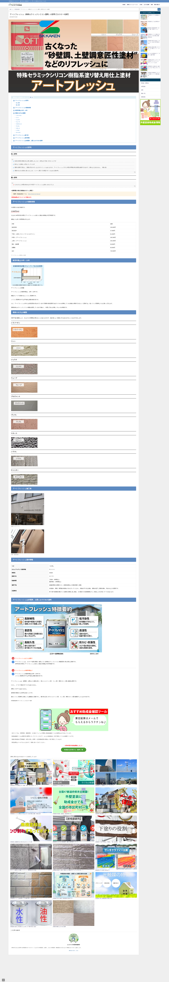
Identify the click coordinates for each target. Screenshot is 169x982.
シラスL (17, 130)
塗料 (142, 89)
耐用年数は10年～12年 (20, 110)
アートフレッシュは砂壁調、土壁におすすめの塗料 (28, 140)
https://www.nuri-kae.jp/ (34, 194)
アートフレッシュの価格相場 (22, 107)
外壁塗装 (143, 86)
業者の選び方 (157, 4)
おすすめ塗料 (146, 4)
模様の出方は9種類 (19, 113)
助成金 (124, 4)
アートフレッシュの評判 (21, 100)
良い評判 (18, 102)
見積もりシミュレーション (132, 4)
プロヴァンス (19, 123)
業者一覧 (143, 93)
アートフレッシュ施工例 (21, 135)
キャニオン (18, 132)
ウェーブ (18, 121)
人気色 (140, 4)
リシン (17, 117)
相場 (152, 4)
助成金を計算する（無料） (73, 749)
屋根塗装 (143, 96)
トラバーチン (19, 115)
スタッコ (18, 128)
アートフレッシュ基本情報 (22, 137)
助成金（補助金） (145, 83)
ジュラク (18, 119)
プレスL (17, 126)
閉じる (31, 97)
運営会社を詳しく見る (73, 950)
